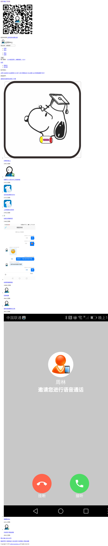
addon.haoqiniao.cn (15, 544)
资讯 (5, 50)
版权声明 (3, 541)
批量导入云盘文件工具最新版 (12, 179)
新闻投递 (9, 541)
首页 (2, 62)
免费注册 (15, 37)
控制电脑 (6, 295)
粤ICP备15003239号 (6, 538)
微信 (4, 1)
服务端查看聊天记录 (9, 308)
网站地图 (26, 541)
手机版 (8, 1)
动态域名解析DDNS (9, 194)
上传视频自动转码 (9, 209)
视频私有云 (7, 519)
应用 (5, 48)
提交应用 (15, 541)
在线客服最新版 (8, 282)
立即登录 (9, 37)
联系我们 (20, 541)
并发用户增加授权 (9, 532)
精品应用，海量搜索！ (15, 59)
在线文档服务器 (8, 218)
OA (8, 59)
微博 (2, 1)
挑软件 (6, 65)
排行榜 (6, 67)
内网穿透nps (7, 160)
